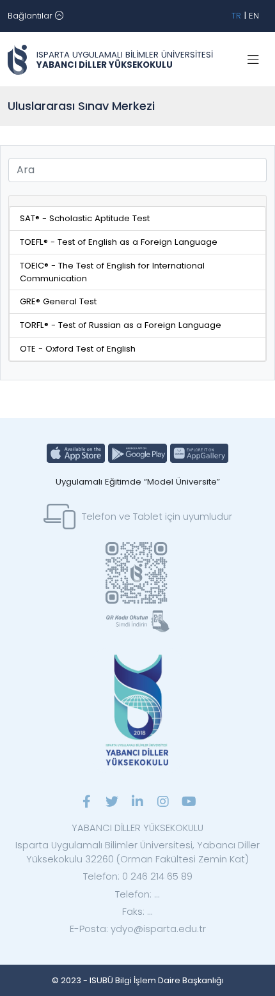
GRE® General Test (58, 301)
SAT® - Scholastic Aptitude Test (85, 218)
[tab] (137, 201)
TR (236, 16)
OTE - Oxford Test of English (78, 349)
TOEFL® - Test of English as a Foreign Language (118, 242)
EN (254, 16)
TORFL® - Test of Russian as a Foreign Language (120, 325)
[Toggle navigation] (253, 60)
